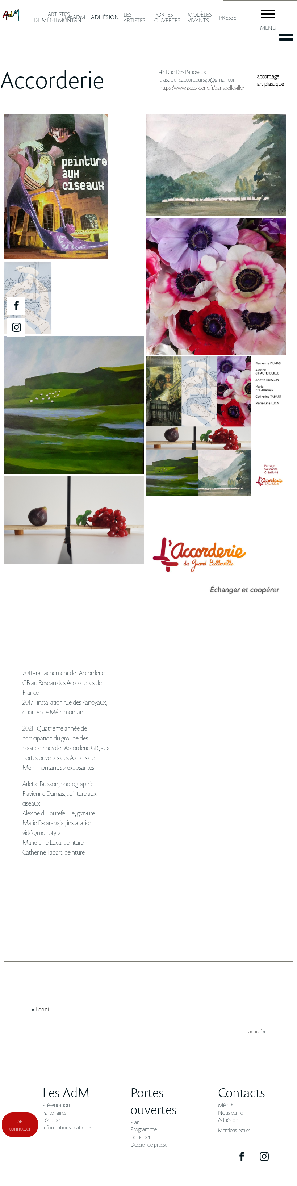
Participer (140, 1137)
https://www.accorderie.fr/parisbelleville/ (201, 88)
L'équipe (51, 1120)
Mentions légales (234, 1130)
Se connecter (20, 1124)
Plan (135, 1122)
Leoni (42, 1009)
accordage (268, 76)
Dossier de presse (148, 1144)
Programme (143, 1129)
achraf (255, 1031)
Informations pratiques (67, 1127)
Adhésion (228, 1120)
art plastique (270, 84)
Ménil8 (226, 1105)
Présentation (56, 1105)
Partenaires (54, 1112)
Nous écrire (230, 1112)
